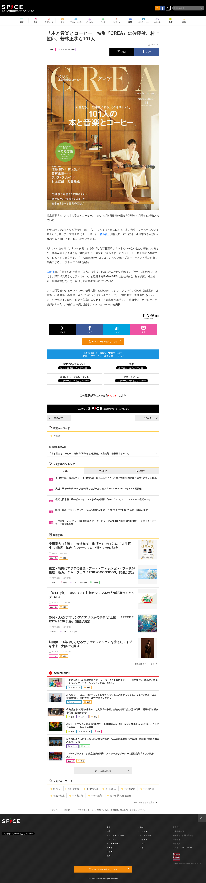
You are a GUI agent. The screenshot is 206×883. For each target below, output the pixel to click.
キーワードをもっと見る (143, 802)
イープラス (53, 809)
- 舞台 (108, 831)
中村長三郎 (96, 795)
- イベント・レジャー (115, 835)
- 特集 (141, 847)
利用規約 (176, 843)
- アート (109, 847)
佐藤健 (104, 234)
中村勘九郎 (148, 788)
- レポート (143, 839)
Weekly (103, 470)
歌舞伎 (56, 788)
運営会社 (176, 827)
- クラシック (111, 839)
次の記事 (147, 418)
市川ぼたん (111, 788)
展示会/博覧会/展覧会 (120, 795)
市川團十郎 (73, 788)
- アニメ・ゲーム (113, 843)
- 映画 (108, 855)
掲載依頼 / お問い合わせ (183, 835)
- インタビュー (145, 835)
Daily (65, 470)
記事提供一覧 (178, 831)
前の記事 (58, 418)
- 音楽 (108, 827)
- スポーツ (110, 851)
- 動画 (141, 827)
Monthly (140, 470)
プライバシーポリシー (182, 847)
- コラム (142, 843)
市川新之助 (92, 788)
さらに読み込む (103, 770)
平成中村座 (59, 795)
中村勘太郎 (77, 795)
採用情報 (176, 839)
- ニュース (143, 831)
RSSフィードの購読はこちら (104, 341)
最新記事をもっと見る (144, 663)
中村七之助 (129, 788)
